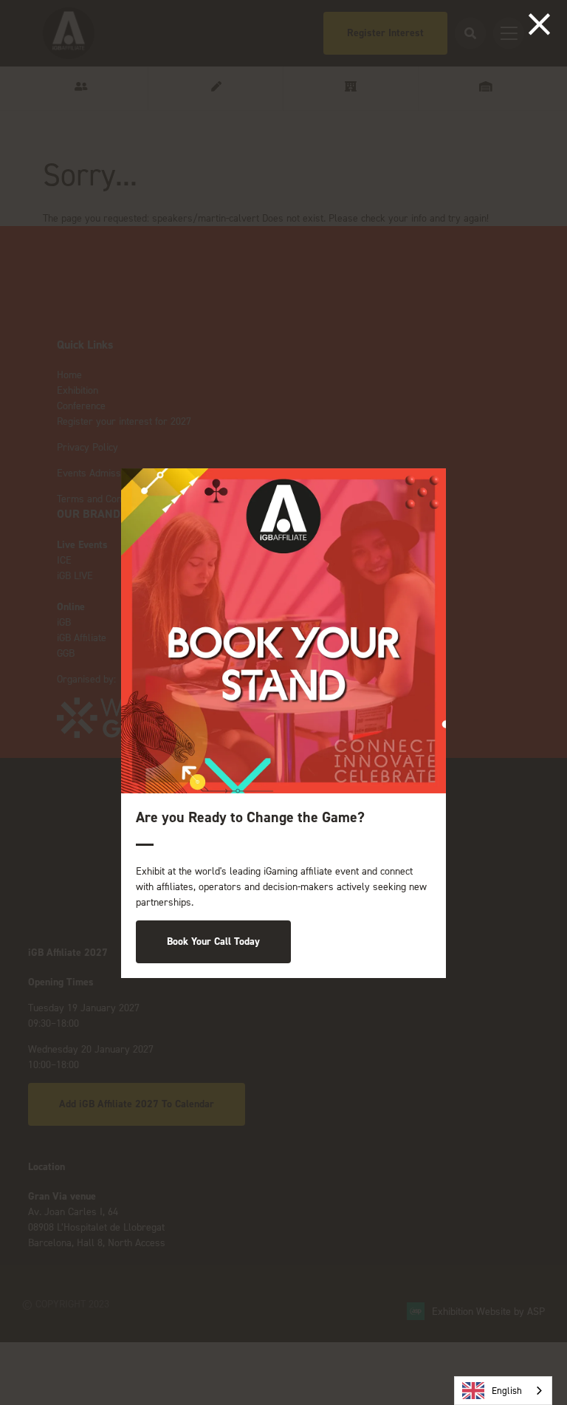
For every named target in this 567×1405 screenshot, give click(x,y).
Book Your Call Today (213, 941)
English (507, 1390)
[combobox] (503, 1390)
